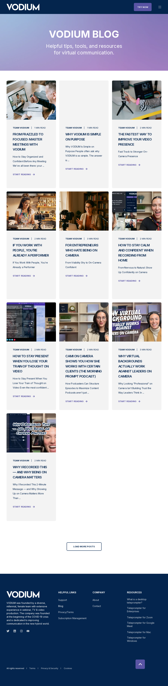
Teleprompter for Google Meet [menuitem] (140, 624)
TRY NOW (142, 7)
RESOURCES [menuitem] (134, 592)
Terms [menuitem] (32, 668)
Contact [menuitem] (97, 606)
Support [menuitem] (62, 600)
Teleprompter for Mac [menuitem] (139, 632)
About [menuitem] (96, 600)
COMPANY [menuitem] (99, 592)
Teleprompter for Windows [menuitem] (136, 639)
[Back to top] (140, 664)
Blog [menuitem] (60, 606)
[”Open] (160, 7)
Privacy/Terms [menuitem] (66, 612)
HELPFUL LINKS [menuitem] (67, 592)
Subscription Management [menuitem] (72, 618)
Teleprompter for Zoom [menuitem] (140, 617)
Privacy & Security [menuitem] (49, 668)
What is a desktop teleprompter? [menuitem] (137, 601)
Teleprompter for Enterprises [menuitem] (136, 610)
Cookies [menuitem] (68, 668)
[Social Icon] (9, 631)
